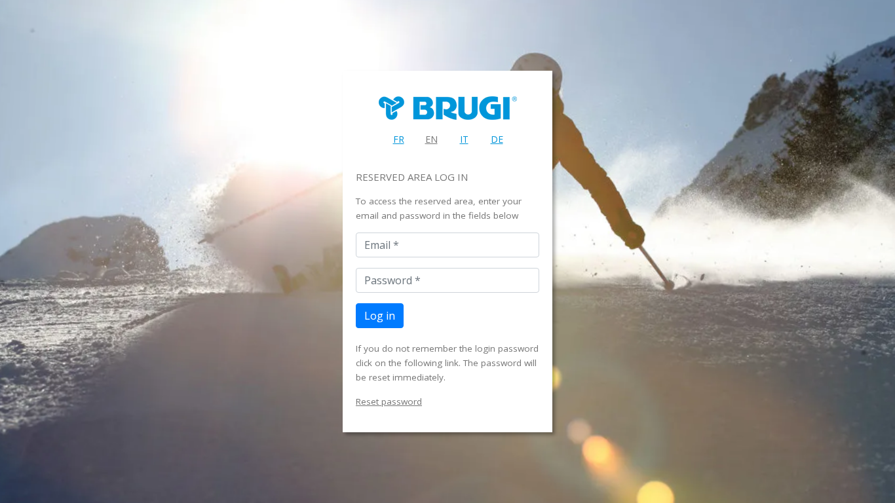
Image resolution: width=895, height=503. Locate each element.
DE (497, 139)
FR (398, 139)
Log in (379, 315)
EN (431, 139)
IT (464, 139)
